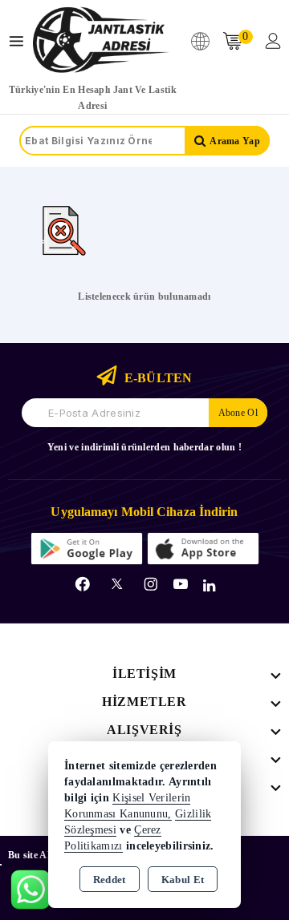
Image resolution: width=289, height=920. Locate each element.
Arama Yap (235, 141)
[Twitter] (117, 584)
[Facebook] (83, 584)
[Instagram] (151, 584)
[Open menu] (20, 41)
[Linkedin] (209, 586)
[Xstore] (101, 41)
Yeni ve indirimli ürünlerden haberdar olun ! (144, 447)
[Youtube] (180, 584)
